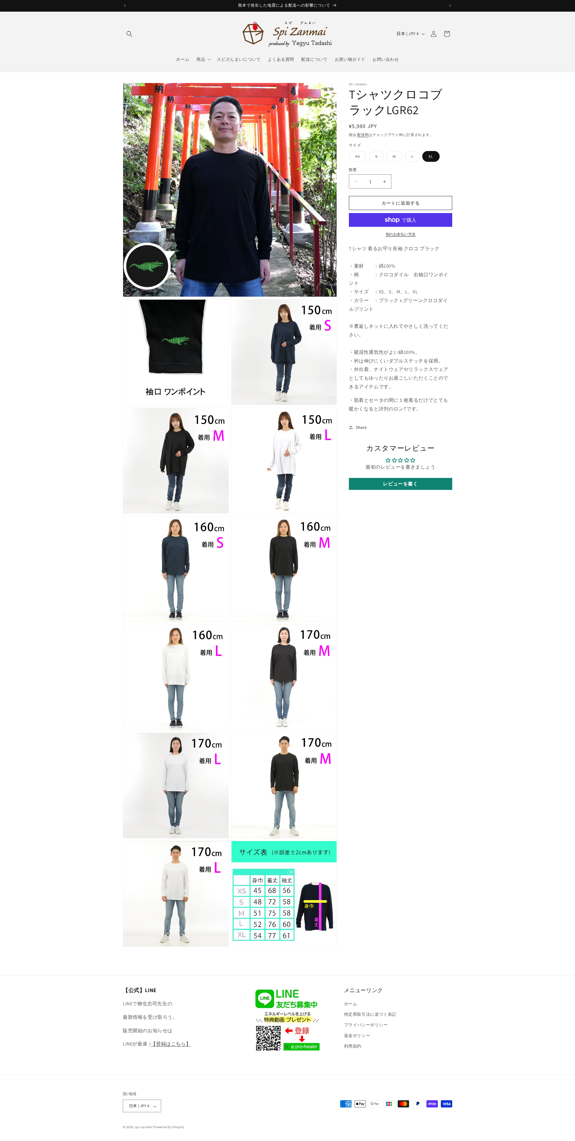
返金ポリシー (357, 1035)
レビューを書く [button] (400, 484)
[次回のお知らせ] (450, 5)
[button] (129, 33)
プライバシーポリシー (366, 1025)
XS (359, 157)
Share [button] (361, 427)
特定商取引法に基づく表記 (370, 1014)
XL (431, 156)
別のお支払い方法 (401, 234)
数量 (353, 169)
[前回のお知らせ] (124, 5)
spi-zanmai (144, 1127)
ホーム (350, 1004)
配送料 (363, 134)
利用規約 (352, 1046)
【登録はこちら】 (171, 1044)
